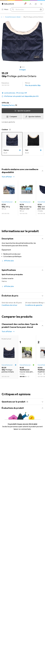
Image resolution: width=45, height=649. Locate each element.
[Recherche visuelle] (40, 9)
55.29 (5, 73)
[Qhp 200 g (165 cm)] (9, 198)
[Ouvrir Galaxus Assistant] (35, 4)
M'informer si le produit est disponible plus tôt (21, 96)
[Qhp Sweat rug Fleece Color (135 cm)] (27, 198)
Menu (6, 9)
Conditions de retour (9, 305)
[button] (22, 93)
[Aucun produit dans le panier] (41, 4)
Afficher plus (9, 261)
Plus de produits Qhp (32, 84)
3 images (22, 70)
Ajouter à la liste (34, 117)
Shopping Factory (8, 105)
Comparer (13, 117)
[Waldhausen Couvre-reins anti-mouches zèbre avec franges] (27, 357)
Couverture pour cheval (12, 17)
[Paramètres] (25, 4)
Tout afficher (7, 177)
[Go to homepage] (8, 4)
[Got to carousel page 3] (23, 67)
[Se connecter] (30, 4)
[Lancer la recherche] (12, 9)
